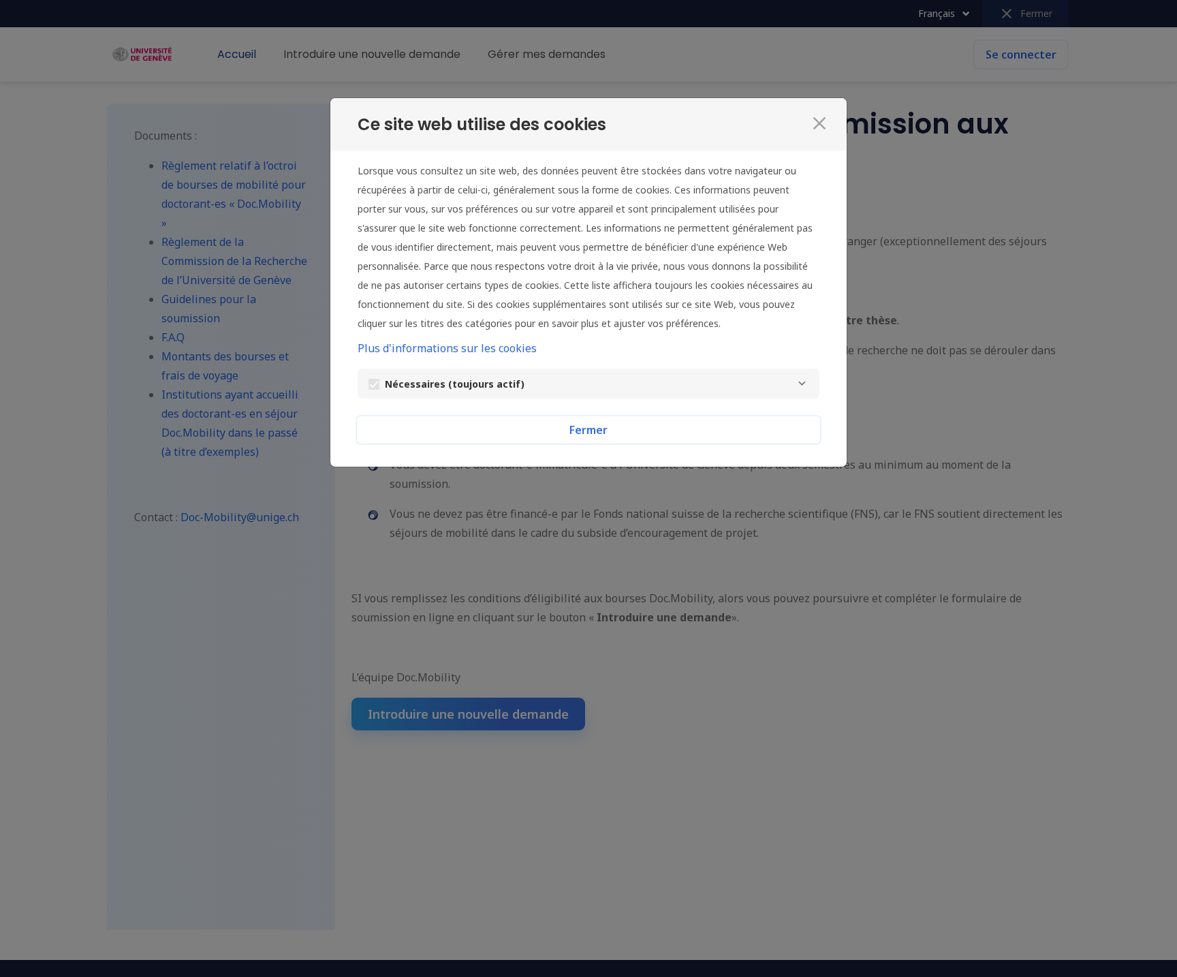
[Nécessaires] (802, 383)
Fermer (588, 429)
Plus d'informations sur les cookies (447, 348)
